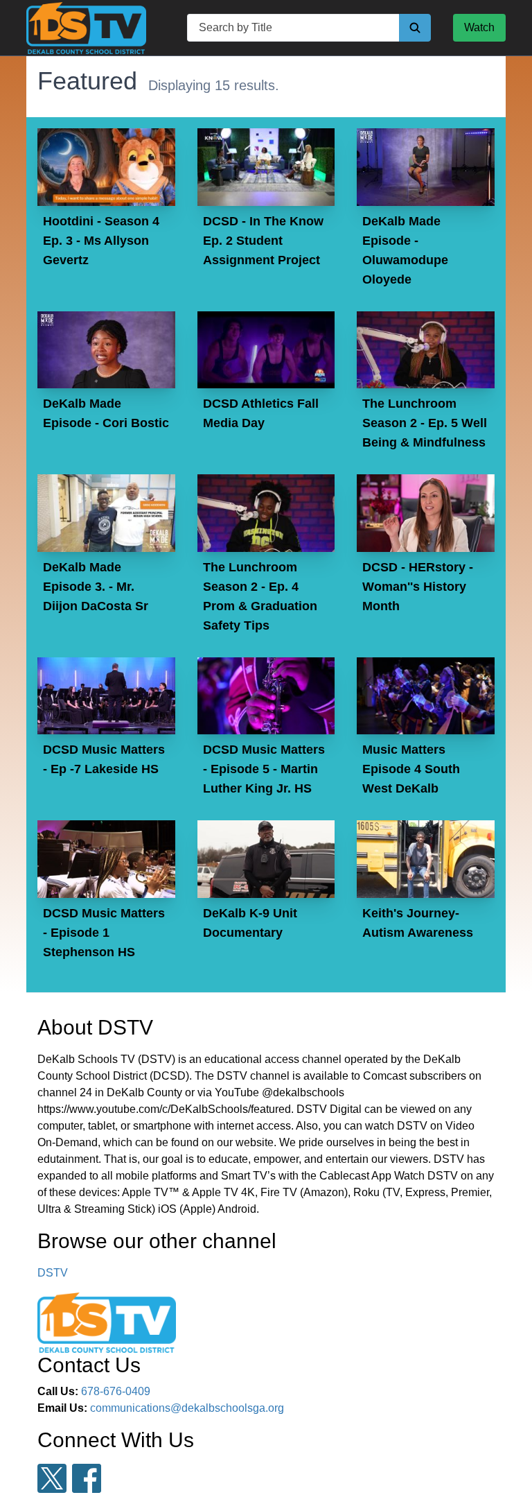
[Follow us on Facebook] (86, 1478)
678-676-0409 (115, 1391)
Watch (479, 27)
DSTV (52, 1273)
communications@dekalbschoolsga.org (187, 1408)
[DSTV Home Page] (86, 28)
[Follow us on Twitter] (51, 1479)
